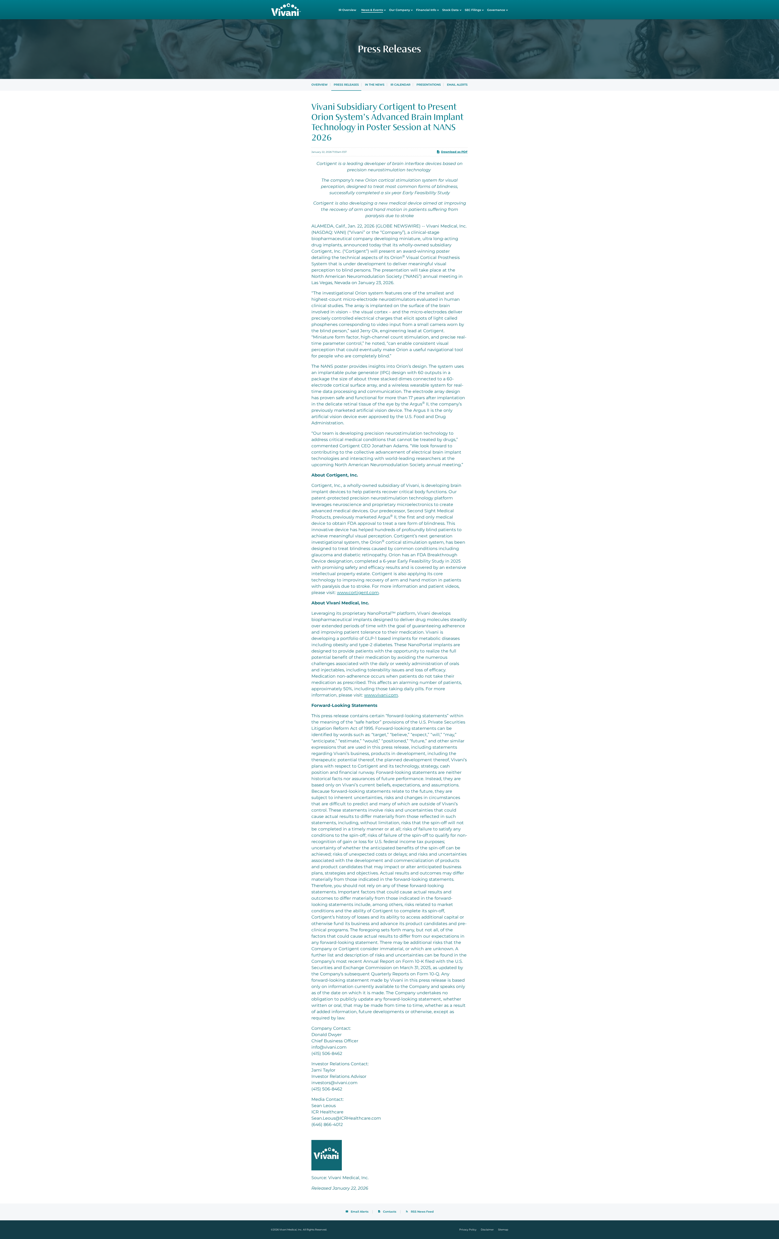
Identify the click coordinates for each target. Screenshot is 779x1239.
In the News (374, 84)
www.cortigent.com (358, 592)
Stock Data (450, 10)
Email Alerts (457, 84)
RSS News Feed (422, 1211)
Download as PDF (454, 152)
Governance (496, 10)
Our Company (399, 10)
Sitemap (503, 1229)
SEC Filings (473, 10)
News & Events (372, 10)
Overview (319, 84)
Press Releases (346, 84)
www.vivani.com (381, 695)
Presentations (428, 84)
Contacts (389, 1211)
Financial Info (426, 10)
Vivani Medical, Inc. (290, 1229)
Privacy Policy (468, 1229)
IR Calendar (400, 84)
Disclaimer (487, 1229)
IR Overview (347, 10)
